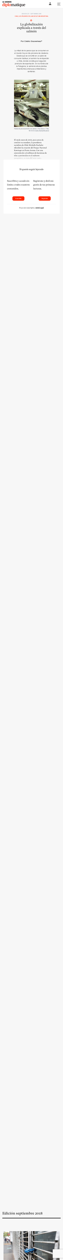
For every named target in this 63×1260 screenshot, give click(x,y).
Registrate (44, 198)
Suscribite (18, 198)
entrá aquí (39, 208)
